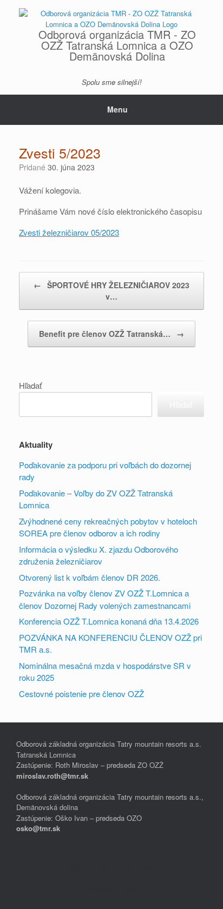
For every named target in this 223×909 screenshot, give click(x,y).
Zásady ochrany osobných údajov (112, 865)
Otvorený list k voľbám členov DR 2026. (90, 577)
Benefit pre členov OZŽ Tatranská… (111, 333)
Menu (117, 109)
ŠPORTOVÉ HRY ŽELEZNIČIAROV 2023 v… (111, 291)
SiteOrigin (104, 888)
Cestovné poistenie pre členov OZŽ (81, 693)
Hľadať (30, 385)
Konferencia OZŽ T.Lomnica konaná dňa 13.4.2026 (109, 621)
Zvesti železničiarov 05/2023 (69, 232)
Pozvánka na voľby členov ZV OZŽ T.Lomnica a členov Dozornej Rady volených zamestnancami (105, 599)
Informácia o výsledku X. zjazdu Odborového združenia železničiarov (98, 555)
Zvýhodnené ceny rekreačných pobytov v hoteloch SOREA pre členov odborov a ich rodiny (108, 527)
